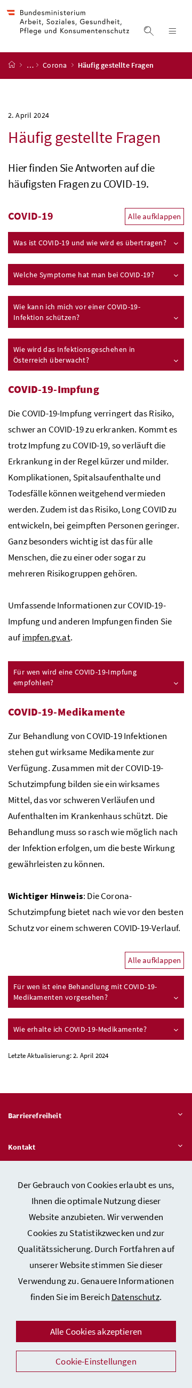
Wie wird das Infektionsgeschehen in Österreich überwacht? (74, 354)
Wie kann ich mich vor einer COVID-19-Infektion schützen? (76, 312)
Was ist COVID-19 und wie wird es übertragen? (89, 242)
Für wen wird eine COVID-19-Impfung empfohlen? (75, 677)
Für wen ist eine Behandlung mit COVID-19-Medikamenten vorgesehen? (85, 992)
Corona (55, 65)
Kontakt (21, 1147)
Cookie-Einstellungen (96, 1361)
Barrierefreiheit (34, 1115)
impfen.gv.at (46, 637)
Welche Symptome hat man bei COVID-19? (83, 274)
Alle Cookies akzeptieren (96, 1331)
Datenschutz (135, 1297)
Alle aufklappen (154, 216)
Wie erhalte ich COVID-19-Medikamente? (80, 1029)
